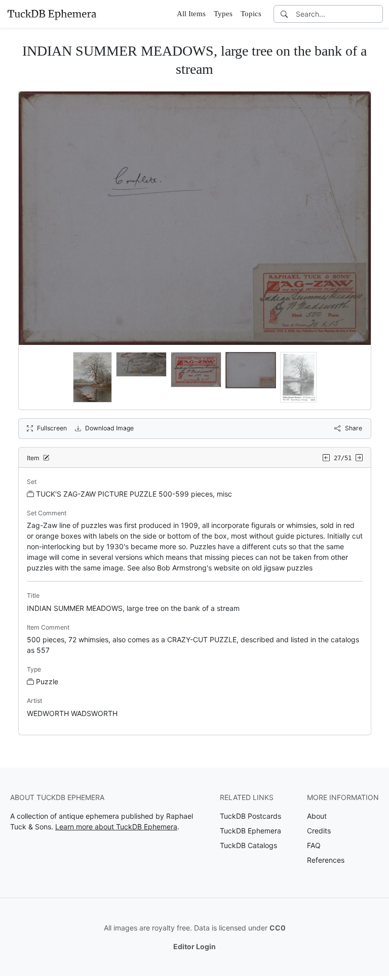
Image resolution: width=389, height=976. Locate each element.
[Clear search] (375, 14)
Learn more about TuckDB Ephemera (116, 826)
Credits (319, 830)
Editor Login (194, 946)
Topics (251, 14)
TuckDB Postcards (250, 816)
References (325, 860)
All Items (191, 14)
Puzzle (47, 681)
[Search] (284, 14)
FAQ (314, 845)
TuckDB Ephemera (250, 830)
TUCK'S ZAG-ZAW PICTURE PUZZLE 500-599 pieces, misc (134, 494)
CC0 (277, 927)
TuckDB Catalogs (248, 845)
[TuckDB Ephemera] (51, 13)
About (317, 816)
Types (223, 14)
